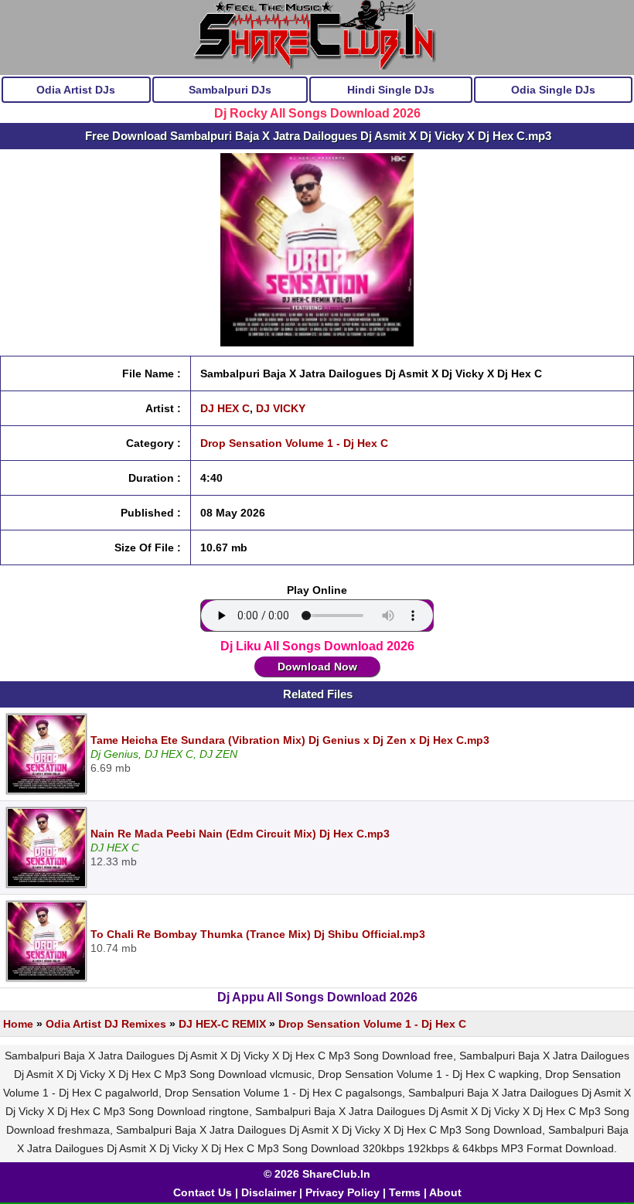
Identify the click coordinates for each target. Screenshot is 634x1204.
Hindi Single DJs (391, 90)
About (445, 1192)
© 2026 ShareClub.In (317, 1174)
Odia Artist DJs (75, 90)
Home (18, 1024)
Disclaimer (268, 1192)
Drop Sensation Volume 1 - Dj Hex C (294, 443)
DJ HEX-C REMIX (222, 1024)
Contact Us (202, 1192)
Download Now (317, 666)
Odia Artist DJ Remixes (106, 1024)
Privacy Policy (342, 1192)
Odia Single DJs (553, 90)
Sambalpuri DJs (230, 90)
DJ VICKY (280, 408)
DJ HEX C (225, 408)
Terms (405, 1192)
